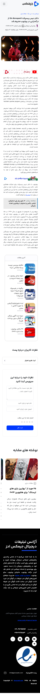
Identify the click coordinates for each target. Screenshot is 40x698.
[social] (34, 639)
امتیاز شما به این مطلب (25, 418)
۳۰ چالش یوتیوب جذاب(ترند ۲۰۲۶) (17, 330)
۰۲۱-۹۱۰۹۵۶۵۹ (20, 629)
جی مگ (29, 14)
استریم (28, 195)
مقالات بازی (23, 14)
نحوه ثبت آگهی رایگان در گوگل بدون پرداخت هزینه (15, 318)
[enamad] (26, 656)
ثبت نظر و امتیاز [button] (30, 360)
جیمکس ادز (36, 14)
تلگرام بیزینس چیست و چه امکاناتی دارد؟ (15, 266)
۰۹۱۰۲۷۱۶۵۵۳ (19, 632)
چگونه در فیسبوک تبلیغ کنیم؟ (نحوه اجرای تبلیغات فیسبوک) (16, 292)
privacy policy (22, 620)
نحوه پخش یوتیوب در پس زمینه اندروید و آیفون (15, 278)
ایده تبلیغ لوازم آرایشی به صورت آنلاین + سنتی (15, 306)
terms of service (32, 620)
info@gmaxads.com (16, 673)
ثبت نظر (20, 428)
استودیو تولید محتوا (22, 575)
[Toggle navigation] (4, 4)
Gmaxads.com (18, 680)
